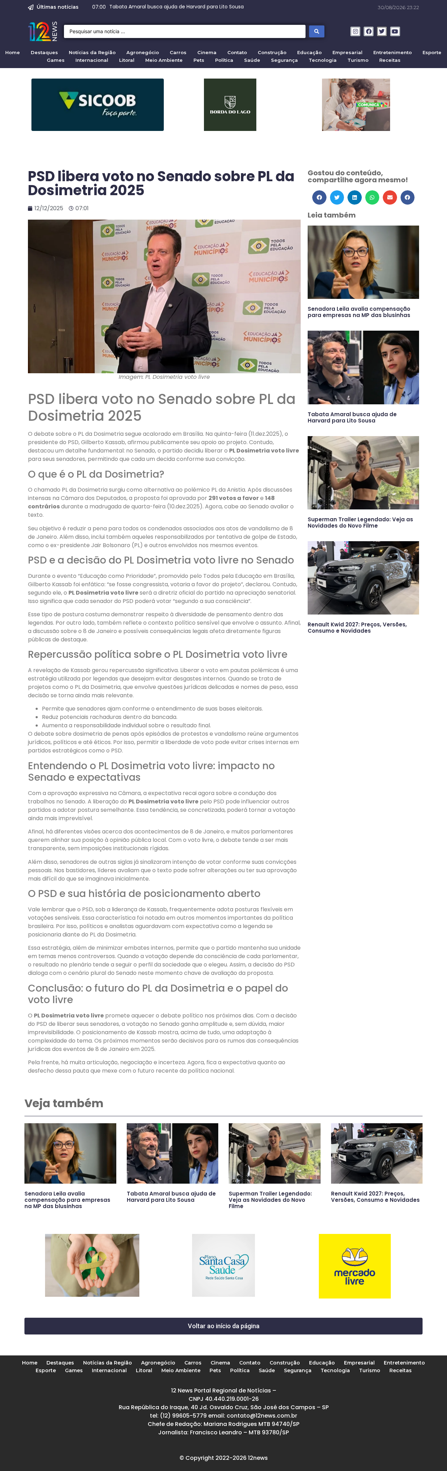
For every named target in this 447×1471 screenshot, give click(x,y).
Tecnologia (323, 60)
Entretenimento (392, 52)
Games (56, 60)
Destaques (44, 52)
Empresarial (347, 52)
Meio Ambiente (164, 60)
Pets (198, 60)
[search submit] (316, 31)
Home (12, 52)
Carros (178, 52)
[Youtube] (395, 32)
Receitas (390, 60)
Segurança (284, 60)
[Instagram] (355, 32)
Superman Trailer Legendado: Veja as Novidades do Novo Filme (360, 522)
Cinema (207, 52)
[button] (319, 197)
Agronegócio (142, 52)
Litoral (126, 60)
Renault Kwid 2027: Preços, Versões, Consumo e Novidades (357, 627)
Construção (272, 52)
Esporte (432, 52)
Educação (309, 52)
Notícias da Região (92, 52)
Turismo (357, 60)
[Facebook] (369, 32)
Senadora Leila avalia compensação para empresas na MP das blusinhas (359, 312)
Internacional (91, 60)
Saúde (252, 60)
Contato (237, 52)
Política (224, 60)
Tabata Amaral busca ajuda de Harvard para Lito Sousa (352, 417)
